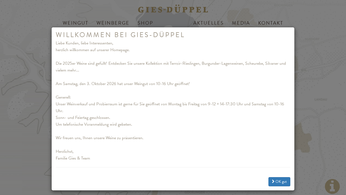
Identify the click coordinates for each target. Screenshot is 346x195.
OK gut (281, 181)
